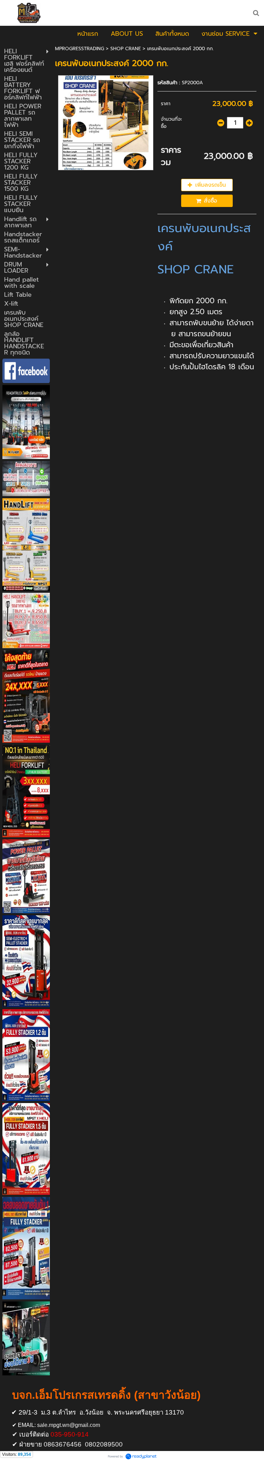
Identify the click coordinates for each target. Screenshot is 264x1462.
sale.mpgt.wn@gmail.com (68, 1425)
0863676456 (62, 1444)
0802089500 (104, 1444)
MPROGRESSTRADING (79, 48)
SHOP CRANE (125, 48)
